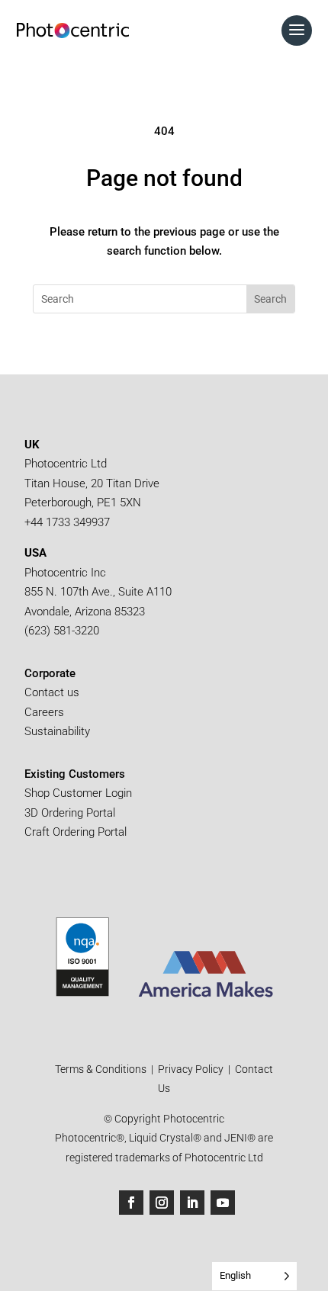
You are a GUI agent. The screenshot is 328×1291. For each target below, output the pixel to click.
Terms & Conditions (102, 1069)
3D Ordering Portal (71, 813)
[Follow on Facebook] (131, 1202)
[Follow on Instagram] (162, 1202)
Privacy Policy (190, 1069)
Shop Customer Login (78, 793)
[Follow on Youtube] (223, 1202)
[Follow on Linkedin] (192, 1202)
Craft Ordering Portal (77, 832)
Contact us (51, 692)
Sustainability (57, 731)
